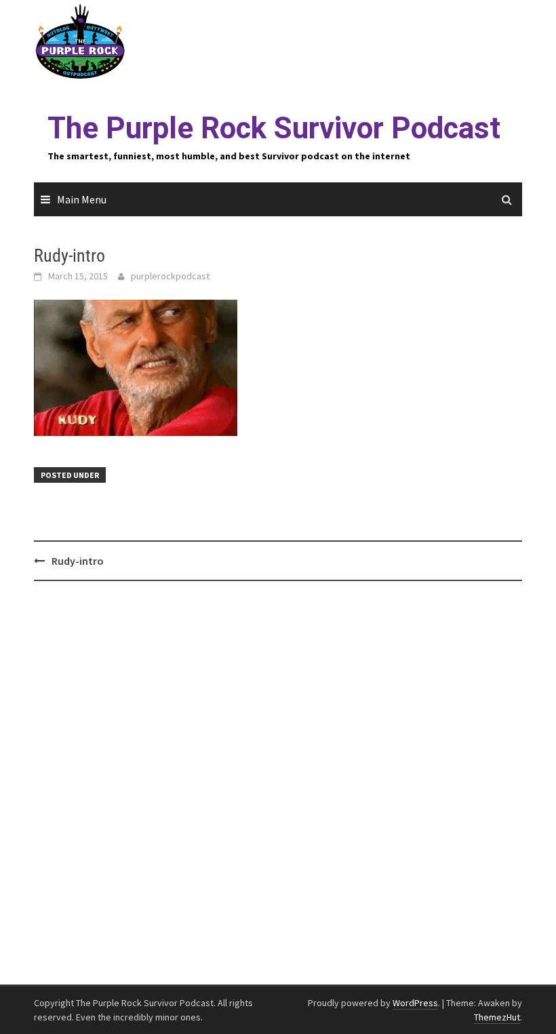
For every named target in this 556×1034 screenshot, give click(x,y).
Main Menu (81, 199)
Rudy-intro (78, 561)
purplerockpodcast (170, 276)
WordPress (415, 1003)
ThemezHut (497, 1017)
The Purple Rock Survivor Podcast (273, 128)
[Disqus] (278, 783)
